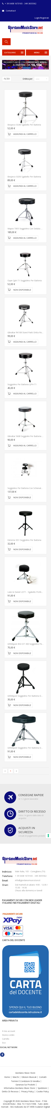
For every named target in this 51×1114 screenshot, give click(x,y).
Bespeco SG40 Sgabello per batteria (24, 124)
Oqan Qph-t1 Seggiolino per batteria (25, 280)
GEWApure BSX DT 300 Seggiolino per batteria (29, 644)
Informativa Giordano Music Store (19, 1088)
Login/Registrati (41, 17)
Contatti (42, 1077)
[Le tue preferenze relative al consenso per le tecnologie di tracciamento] (48, 835)
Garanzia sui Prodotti (25, 1084)
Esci (4, 1042)
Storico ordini (8, 1035)
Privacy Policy (27, 1091)
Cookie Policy (42, 1091)
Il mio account (8, 1031)
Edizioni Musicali (29, 1077)
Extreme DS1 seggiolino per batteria (24, 540)
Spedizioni (42, 1088)
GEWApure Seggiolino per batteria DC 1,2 (27, 695)
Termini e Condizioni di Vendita (25, 1081)
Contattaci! (11, 10)
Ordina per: (28, 78)
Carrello (5, 1038)
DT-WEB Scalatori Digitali (38, 1106)
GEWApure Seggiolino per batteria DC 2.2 (27, 747)
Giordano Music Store (25, 1073)
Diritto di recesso (10, 1091)
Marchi (16, 1077)
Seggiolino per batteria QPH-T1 (22, 384)
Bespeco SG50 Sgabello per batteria (24, 176)
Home (7, 1077)
